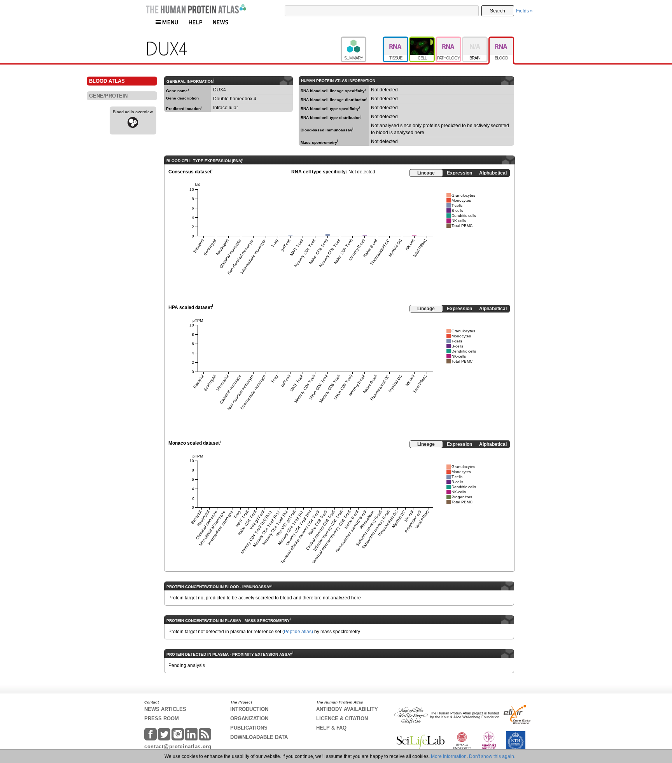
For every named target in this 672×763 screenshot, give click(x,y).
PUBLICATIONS (249, 728)
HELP (196, 22)
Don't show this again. (492, 756)
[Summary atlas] (362, 40)
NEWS (221, 22)
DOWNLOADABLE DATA (259, 737)
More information (449, 756)
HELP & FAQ (331, 728)
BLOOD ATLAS (107, 81)
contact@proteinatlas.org (178, 746)
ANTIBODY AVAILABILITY (347, 709)
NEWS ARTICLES (165, 709)
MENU (170, 22)
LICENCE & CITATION (342, 718)
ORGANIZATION (249, 718)
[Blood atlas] (501, 40)
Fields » (524, 11)
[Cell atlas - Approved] (422, 40)
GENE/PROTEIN (108, 96)
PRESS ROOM (161, 718)
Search (497, 11)
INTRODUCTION (249, 709)
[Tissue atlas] (396, 40)
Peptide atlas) (298, 631)
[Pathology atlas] (449, 40)
